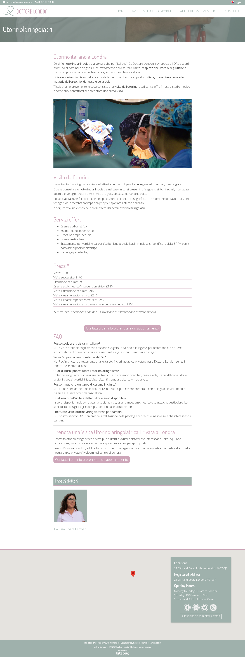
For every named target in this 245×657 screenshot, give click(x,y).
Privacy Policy (132, 642)
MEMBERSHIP (211, 11)
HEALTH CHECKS (187, 11)
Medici (148, 11)
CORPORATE (164, 11)
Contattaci (233, 11)
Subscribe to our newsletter (201, 616)
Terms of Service (149, 642)
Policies (134, 647)
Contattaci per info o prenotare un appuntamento (122, 328)
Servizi (134, 11)
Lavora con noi (145, 647)
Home (121, 11)
